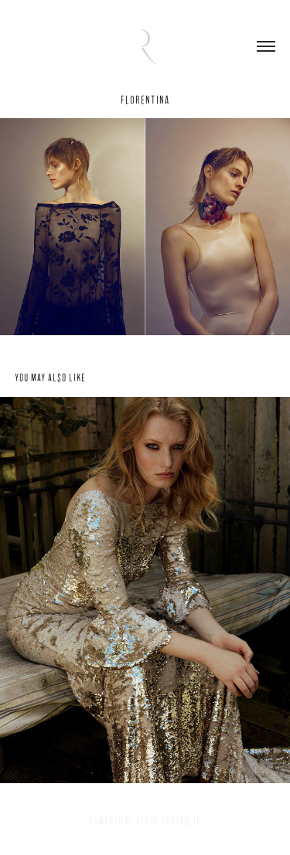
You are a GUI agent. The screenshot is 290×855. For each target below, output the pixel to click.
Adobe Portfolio (168, 821)
